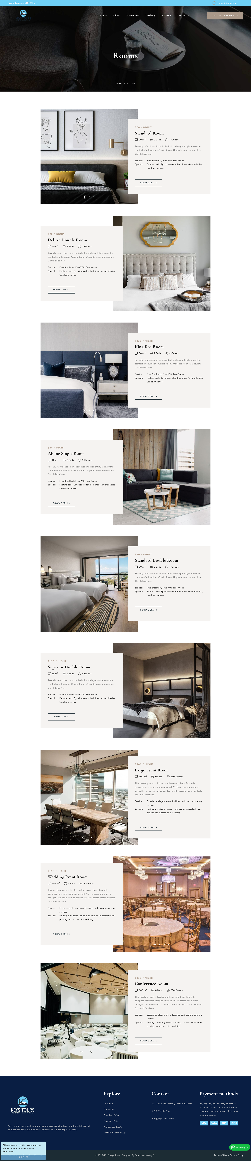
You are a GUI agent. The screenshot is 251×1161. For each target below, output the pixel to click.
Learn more (8, 1151)
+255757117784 (161, 1111)
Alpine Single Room (66, 453)
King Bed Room (149, 346)
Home (118, 83)
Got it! (23, 1157)
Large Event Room (152, 770)
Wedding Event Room (68, 877)
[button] (84, 196)
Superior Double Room (69, 667)
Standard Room (149, 133)
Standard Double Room (156, 560)
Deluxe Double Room (67, 240)
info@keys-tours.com (163, 1118)
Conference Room (151, 983)
